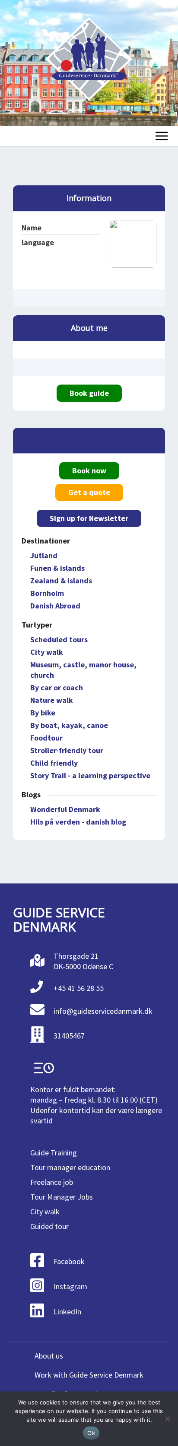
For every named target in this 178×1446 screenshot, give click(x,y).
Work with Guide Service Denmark (89, 1375)
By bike (42, 713)
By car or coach (56, 687)
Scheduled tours (59, 639)
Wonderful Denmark (65, 809)
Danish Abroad (55, 606)
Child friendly (54, 763)
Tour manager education (70, 1167)
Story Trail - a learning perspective (90, 775)
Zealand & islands (61, 581)
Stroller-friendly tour (66, 750)
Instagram (70, 1286)
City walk (46, 652)
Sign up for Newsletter (89, 518)
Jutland (43, 555)
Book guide (89, 393)
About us (49, 1356)
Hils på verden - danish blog (78, 822)
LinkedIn (67, 1312)
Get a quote (89, 492)
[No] (167, 1418)
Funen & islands (57, 568)
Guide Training (53, 1153)
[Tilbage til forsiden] (89, 63)
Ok (91, 1433)
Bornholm (47, 593)
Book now (89, 471)
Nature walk (51, 700)
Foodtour (46, 738)
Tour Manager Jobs (61, 1197)
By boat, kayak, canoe (69, 725)
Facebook (69, 1261)
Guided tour (49, 1226)
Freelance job (51, 1182)
